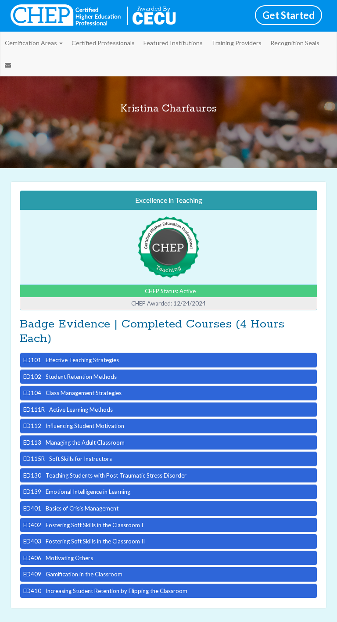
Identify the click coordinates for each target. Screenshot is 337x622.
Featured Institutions (173, 43)
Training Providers (237, 43)
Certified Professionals (103, 43)
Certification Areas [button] (31, 43)
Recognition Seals (294, 43)
